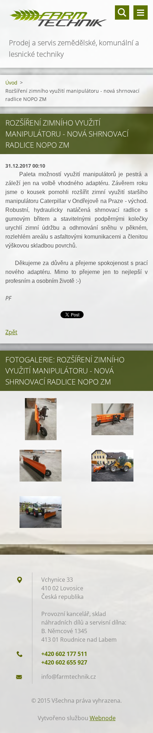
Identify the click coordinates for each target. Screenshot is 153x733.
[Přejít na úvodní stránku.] (76, 18)
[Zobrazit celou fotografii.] (41, 419)
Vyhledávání (122, 12)
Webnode (103, 718)
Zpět (11, 332)
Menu (140, 12)
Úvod (11, 82)
